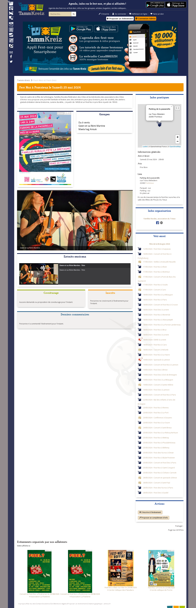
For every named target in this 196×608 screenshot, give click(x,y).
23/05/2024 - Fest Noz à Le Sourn (156, 422)
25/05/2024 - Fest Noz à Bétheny (156, 447)
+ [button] (177, 137)
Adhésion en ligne (139, 14)
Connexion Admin (146, 18)
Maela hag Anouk (87, 129)
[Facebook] (11, 57)
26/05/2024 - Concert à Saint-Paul (156, 482)
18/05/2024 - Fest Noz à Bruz (154, 330)
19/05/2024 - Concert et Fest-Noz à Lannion (160, 365)
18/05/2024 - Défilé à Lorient (154, 340)
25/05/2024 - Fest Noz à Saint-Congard (159, 467)
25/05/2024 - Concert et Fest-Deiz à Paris (159, 462)
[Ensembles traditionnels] (11, 17)
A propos (22, 604)
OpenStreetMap (175, 146)
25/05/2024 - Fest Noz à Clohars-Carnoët (159, 472)
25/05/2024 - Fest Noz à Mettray (156, 437)
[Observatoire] (11, 35)
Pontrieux (41, 87)
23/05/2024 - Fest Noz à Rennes (156, 407)
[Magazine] (11, 40)
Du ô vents (84, 122)
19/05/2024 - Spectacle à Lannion (156, 360)
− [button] (177, 141)
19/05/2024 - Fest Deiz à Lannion (156, 390)
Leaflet (145, 146)
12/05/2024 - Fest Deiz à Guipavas (157, 249)
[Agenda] (11, 25)
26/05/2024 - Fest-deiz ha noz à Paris (158, 487)
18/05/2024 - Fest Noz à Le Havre (156, 355)
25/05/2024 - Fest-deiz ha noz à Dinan (158, 452)
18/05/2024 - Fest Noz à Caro (155, 345)
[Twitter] (11, 63)
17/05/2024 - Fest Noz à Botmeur (156, 272)
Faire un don (158, 14)
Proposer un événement (77, 604)
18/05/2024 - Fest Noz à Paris (155, 299)
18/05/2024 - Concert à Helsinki (155, 350)
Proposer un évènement (121, 18)
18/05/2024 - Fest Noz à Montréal (156, 315)
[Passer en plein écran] (177, 108)
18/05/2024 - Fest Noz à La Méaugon (158, 294)
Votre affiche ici (23, 546)
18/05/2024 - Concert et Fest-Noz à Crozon (160, 304)
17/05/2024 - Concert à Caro (154, 289)
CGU (51, 604)
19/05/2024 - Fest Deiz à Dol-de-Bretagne (160, 375)
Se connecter (120, 14)
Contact (39, 604)
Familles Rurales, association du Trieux (159, 218)
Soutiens (45, 604)
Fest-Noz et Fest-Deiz (45, 80)
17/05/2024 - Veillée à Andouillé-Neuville (159, 262)
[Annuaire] (11, 30)
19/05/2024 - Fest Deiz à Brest (155, 370)
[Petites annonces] (11, 46)
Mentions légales (60, 604)
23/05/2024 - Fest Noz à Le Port (155, 412)
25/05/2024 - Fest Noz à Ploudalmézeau (159, 442)
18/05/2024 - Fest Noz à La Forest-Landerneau (162, 325)
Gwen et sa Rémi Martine (91, 125)
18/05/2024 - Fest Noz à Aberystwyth (158, 320)
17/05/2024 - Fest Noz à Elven (155, 267)
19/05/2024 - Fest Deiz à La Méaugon (158, 380)
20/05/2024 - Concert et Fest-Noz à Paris (159, 395)
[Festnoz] (11, 3)
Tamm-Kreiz (23, 80)
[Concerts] (11, 8)
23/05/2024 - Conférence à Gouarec (157, 417)
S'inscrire (105, 14)
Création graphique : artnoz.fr (99, 604)
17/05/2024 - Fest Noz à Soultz (155, 284)
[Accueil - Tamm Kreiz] (31, 8)
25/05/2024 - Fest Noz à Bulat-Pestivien (159, 457)
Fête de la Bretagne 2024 (159, 244)
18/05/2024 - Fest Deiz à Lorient (156, 310)
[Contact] (11, 53)
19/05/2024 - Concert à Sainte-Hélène (158, 385)
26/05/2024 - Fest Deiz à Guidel (155, 492)
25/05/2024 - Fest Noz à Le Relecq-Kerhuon (160, 432)
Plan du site (30, 604)
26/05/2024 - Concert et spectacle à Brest (160, 477)
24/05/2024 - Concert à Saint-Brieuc (157, 427)
